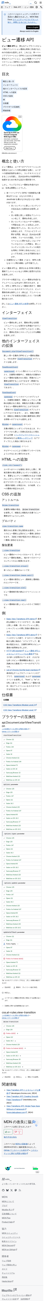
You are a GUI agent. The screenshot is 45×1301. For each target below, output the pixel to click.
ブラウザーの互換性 (11, 107)
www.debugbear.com (16, 1112)
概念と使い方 (8, 81)
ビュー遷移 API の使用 (18, 304)
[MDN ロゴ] (6, 1179)
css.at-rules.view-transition (19, 1012)
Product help (7, 1222)
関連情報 (6, 110)
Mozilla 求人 (7, 1210)
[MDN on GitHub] (3, 1190)
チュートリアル (8, 1273)
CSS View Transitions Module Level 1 (18, 710)
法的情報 (24, 1299)
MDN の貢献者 (21, 1144)
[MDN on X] (11, 1190)
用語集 (4, 1277)
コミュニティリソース (11, 1237)
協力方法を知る (10, 1137)
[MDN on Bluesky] (7, 1190)
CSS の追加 (8, 96)
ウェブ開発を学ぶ (9, 1265)
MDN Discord (7, 1245)
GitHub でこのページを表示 (15, 1150)
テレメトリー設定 (9, 1299)
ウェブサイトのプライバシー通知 (16, 1295)
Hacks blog (6, 1281)
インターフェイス (10, 85)
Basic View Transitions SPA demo (20, 619)
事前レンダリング (25, 438)
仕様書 (6, 103)
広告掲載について (9, 1214)
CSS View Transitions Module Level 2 (19, 705)
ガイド (4, 1269)
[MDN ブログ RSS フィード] (19, 1190)
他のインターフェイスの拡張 (15, 88)
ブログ (4, 1205)
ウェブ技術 (6, 1261)
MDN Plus (6, 1218)
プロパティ (9, 521)
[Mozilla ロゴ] (9, 1290)
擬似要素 (7, 545)
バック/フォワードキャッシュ (27, 435)
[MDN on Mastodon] (15, 1190)
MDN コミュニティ (10, 1233)
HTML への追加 (9, 92)
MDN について (8, 1201)
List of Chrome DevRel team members (22, 670)
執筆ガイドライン (9, 1241)
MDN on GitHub (8, 1249)
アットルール (10, 500)
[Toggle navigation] (40, 2)
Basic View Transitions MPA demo (20, 635)
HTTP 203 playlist (14, 651)
